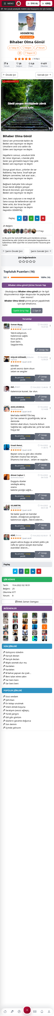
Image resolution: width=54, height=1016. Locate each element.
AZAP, (16, 535)
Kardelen (9, 666)
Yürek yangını (12, 713)
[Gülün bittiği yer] (17, 231)
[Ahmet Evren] (36, 621)
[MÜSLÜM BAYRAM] (27, 638)
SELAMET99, (16, 506)
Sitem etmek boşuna (15, 707)
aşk (31, 201)
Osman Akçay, (17, 325)
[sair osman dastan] (33, 231)
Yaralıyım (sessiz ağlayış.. (17, 710)
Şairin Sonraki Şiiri (40, 251)
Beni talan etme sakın (15, 676)
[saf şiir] (29, 231)
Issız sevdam (11, 696)
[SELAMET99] (7, 626)
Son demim (11, 724)
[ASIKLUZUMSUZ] (7, 632)
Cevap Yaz (43, 349)
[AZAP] (9, 231)
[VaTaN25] (25, 231)
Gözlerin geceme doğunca (18, 720)
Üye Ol (37, 310)
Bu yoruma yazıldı (22, 378)
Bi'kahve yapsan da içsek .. (18, 673)
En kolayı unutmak (14, 703)
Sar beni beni (12, 680)
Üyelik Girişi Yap (21, 310)
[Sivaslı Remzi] (36, 626)
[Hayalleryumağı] (13, 231)
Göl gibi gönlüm (13, 717)
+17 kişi (40, 231)
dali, (15, 387)
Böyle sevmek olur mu (16, 662)
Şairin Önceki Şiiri (14, 251)
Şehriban (9, 700)
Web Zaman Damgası (28, 601)
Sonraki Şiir (43, 74)
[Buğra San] (46, 621)
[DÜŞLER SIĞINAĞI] (17, 632)
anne (14, 175)
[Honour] (21, 231)
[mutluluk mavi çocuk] (36, 638)
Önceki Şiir (10, 74)
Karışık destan (12, 655)
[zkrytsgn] (46, 638)
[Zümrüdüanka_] (5, 231)
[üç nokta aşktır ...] (17, 626)
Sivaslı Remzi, (16, 446)
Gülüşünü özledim (14, 652)
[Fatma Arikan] (17, 638)
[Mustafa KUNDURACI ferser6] (27, 632)
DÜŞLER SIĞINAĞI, (22, 358)
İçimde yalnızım (13, 727)
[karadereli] (46, 632)
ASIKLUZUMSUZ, (18, 408)
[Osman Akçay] (7, 638)
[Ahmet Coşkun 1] (27, 626)
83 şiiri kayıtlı (27, 37)
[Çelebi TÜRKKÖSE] (36, 632)
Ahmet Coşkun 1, (18, 476)
